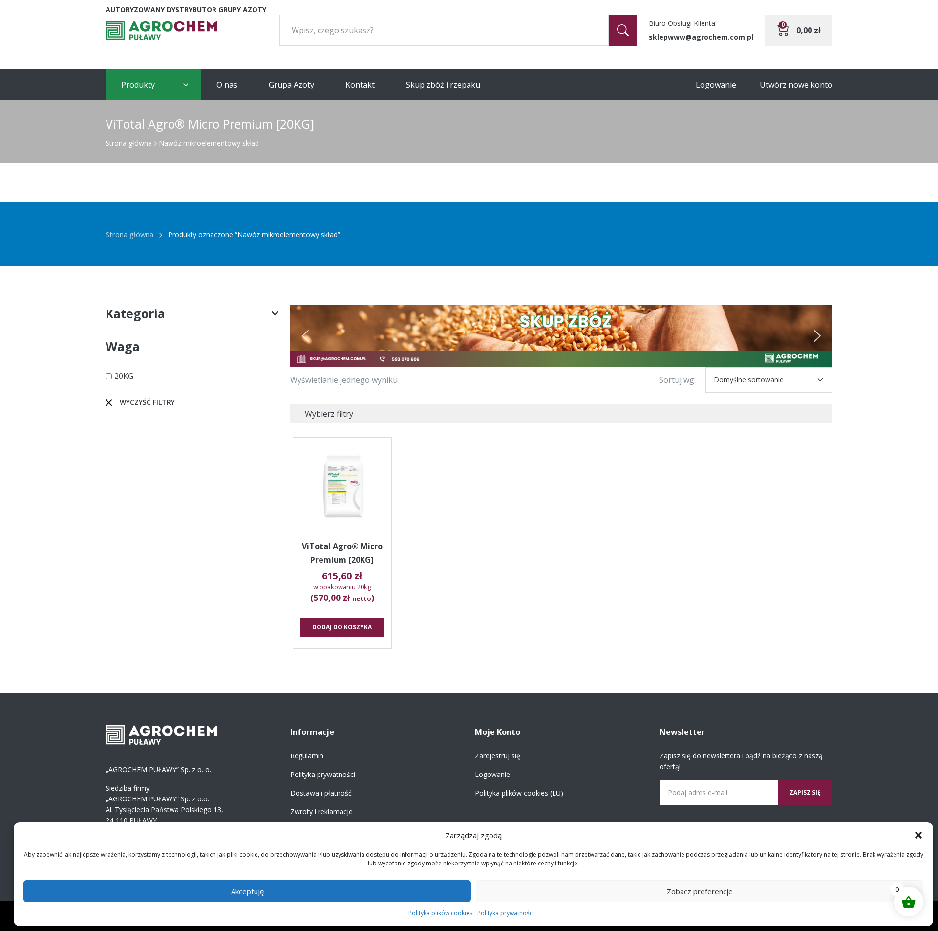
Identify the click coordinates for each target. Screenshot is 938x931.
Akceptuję (247, 891)
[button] (918, 835)
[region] (561, 336)
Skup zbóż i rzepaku (443, 84)
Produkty (138, 84)
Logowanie (716, 84)
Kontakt (360, 84)
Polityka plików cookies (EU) (519, 793)
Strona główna (129, 143)
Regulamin (306, 755)
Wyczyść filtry (147, 402)
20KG (123, 376)
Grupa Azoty (291, 84)
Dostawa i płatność (321, 793)
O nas (226, 84)
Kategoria (135, 313)
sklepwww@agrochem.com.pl (701, 37)
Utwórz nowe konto (796, 84)
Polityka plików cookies (440, 913)
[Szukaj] (623, 30)
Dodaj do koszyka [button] (342, 627)
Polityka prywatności (505, 913)
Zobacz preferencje (700, 891)
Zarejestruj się (497, 755)
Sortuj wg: (677, 380)
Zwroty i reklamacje (321, 811)
